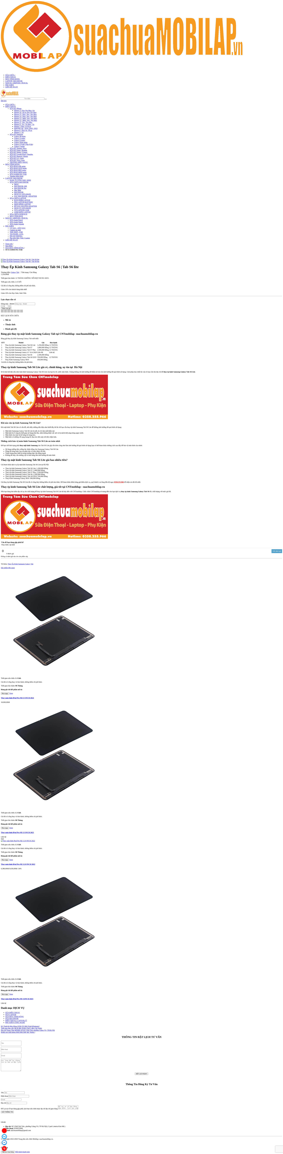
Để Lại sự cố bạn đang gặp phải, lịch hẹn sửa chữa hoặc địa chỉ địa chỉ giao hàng (29, 1109)
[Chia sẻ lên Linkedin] (8, 311)
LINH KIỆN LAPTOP (22, 212)
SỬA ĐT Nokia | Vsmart (18, 152)
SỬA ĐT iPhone (15, 108)
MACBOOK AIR (20, 186)
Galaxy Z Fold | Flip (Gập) (23, 144)
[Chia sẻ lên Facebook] (2, 311)
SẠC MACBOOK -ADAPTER (25, 196)
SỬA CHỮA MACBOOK (19, 182)
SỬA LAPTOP (10, 1015)
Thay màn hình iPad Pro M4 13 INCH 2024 (17, 698)
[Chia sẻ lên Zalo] (21, 311)
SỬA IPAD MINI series (18, 172)
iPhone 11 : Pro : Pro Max (23, 122)
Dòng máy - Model (7, 304)
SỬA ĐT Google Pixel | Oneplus (21, 154)
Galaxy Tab (15, 272)
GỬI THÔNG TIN (7, 1112)
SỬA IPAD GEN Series (18, 168)
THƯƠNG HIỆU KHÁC (19, 162)
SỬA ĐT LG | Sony (17, 158)
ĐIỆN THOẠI (10, 77)
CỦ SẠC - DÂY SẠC (18, 228)
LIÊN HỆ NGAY (11, 87)
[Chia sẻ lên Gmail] (15, 311)
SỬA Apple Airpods (17, 224)
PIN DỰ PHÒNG (16, 236)
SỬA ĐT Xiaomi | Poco (18, 148)
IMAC (16, 184)
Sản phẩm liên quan (8, 568)
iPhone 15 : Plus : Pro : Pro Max (25, 114)
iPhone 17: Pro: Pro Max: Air (24, 110)
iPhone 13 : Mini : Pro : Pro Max (25, 118)
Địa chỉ (3, 1103)
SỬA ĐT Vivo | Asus (17, 160)
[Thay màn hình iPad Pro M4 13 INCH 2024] (54, 674)
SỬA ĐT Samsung (16, 134)
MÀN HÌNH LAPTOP (22, 204)
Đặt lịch (3, 101)
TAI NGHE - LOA (16, 234)
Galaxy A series (19, 138)
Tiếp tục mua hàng (8, 1152)
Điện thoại (4, 1096)
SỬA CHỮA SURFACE (18, 214)
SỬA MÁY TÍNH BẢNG (14, 1017)
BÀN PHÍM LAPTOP (22, 200)
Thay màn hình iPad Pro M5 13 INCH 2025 (17, 832)
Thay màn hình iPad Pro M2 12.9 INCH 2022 (18, 864)
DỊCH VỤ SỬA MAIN (22, 194)
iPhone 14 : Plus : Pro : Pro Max (25, 116)
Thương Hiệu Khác (16, 176)
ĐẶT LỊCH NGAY (141, 1074)
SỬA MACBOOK (12, 1019)
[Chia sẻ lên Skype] (18, 311)
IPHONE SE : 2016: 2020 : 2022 (25, 128)
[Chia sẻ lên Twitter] (5, 311)
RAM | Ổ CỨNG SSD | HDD (20, 180)
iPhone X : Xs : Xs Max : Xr (24, 124)
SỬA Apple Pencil (16, 220)
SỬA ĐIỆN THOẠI (12, 1013)
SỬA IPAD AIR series (18, 166)
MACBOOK (18, 192)
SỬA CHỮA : (10, 75)
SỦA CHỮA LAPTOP (18, 198)
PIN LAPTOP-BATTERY (23, 202)
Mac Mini (17, 190)
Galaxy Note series (20, 142)
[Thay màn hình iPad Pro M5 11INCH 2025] (54, 975)
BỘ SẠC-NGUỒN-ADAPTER (25, 206)
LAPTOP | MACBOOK (14, 81)
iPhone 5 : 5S (19, 132)
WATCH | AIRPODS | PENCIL (16, 83)
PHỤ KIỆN (9, 85)
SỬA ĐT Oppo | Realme (18, 150)
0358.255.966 (119, 482)
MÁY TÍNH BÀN (16, 216)
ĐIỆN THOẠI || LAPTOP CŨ (16, 1021)
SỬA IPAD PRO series (18, 170)
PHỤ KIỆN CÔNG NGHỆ (15, 1023)
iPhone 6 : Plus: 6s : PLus (23, 130)
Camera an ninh (15, 230)
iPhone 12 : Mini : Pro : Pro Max (25, 120)
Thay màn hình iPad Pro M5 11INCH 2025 (17, 999)
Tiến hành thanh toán (22, 1152)
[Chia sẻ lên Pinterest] (12, 311)
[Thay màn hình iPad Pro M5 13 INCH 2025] (54, 809)
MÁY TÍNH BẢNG (12, 79)
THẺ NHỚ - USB (16, 232)
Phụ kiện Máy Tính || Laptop (20, 238)
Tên (2, 1093)
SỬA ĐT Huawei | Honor (19, 156)
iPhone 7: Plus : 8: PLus (22, 126)
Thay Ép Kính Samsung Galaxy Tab (20, 564)
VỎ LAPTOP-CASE (21, 210)
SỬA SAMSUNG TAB (18, 174)
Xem (11, 693)
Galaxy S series (19, 140)
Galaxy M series (20, 136)
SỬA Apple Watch (16, 222)
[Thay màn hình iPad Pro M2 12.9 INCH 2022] (18, 841)
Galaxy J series (19, 146)
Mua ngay (5, 693)
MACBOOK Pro (20, 188)
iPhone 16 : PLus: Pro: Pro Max (25, 112)
